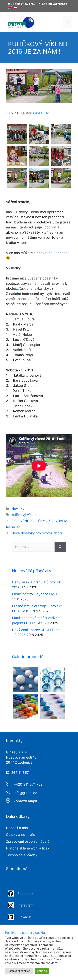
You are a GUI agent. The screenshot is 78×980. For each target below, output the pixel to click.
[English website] (10, 8)
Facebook (26, 894)
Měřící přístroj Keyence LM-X (35, 594)
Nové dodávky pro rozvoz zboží (36, 533)
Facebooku (62, 253)
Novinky (17, 509)
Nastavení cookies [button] (18, 970)
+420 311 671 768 (28, 784)
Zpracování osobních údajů (27, 841)
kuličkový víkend (24, 515)
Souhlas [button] (42, 970)
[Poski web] (15, 8)
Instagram (26, 905)
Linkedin (24, 917)
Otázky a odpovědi (21, 835)
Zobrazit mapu (25, 801)
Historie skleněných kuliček (27, 848)
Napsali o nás (17, 828)
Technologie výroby (21, 855)
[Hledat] (60, 547)
